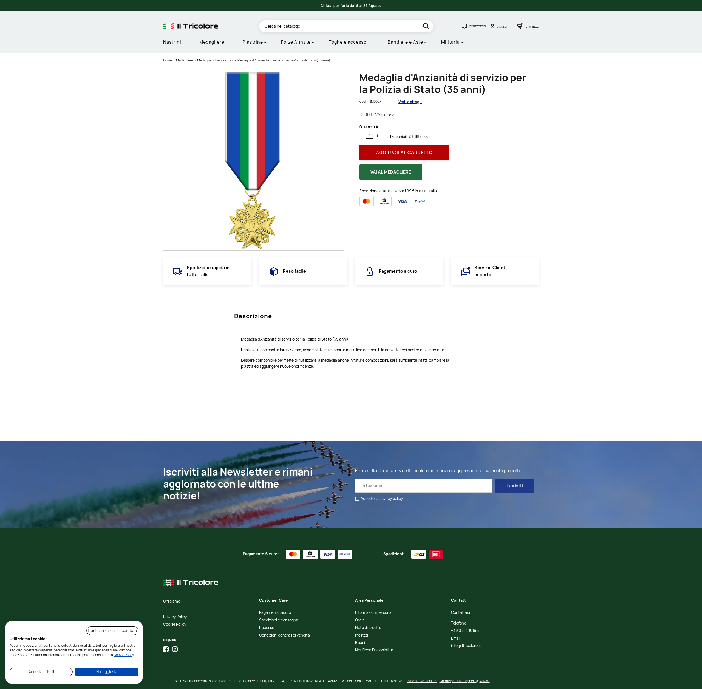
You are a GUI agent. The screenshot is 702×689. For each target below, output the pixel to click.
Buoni (360, 642)
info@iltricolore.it (466, 645)
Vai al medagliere (390, 172)
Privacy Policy (175, 617)
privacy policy (391, 498)
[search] (426, 27)
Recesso (266, 627)
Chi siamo (171, 601)
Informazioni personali (374, 612)
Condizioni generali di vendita (284, 635)
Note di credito (368, 627)
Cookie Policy (174, 624)
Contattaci (460, 612)
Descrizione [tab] (253, 316)
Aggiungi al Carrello (404, 153)
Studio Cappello (464, 681)
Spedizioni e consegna (278, 620)
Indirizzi (361, 635)
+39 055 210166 (465, 630)
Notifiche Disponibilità (374, 650)
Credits (445, 681)
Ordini (360, 620)
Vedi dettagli (410, 101)
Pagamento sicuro (275, 612)
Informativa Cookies (422, 681)
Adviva (485, 681)
